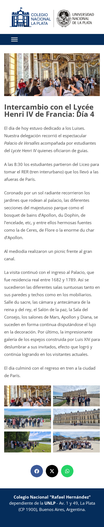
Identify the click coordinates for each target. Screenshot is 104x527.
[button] (37, 471)
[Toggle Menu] (14, 39)
